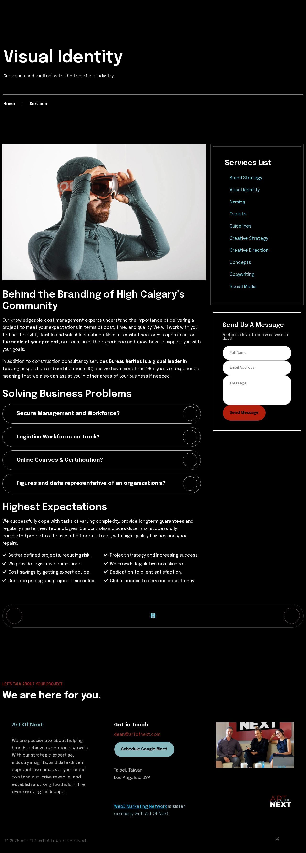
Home (9, 104)
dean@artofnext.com (137, 734)
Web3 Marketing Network (140, 807)
